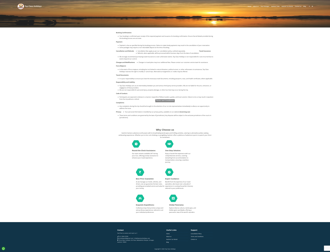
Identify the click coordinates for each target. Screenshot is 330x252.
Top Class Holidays (33, 6)
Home (168, 233)
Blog (167, 242)
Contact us (194, 239)
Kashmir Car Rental (171, 239)
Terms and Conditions (197, 236)
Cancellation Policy (196, 233)
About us (168, 236)
